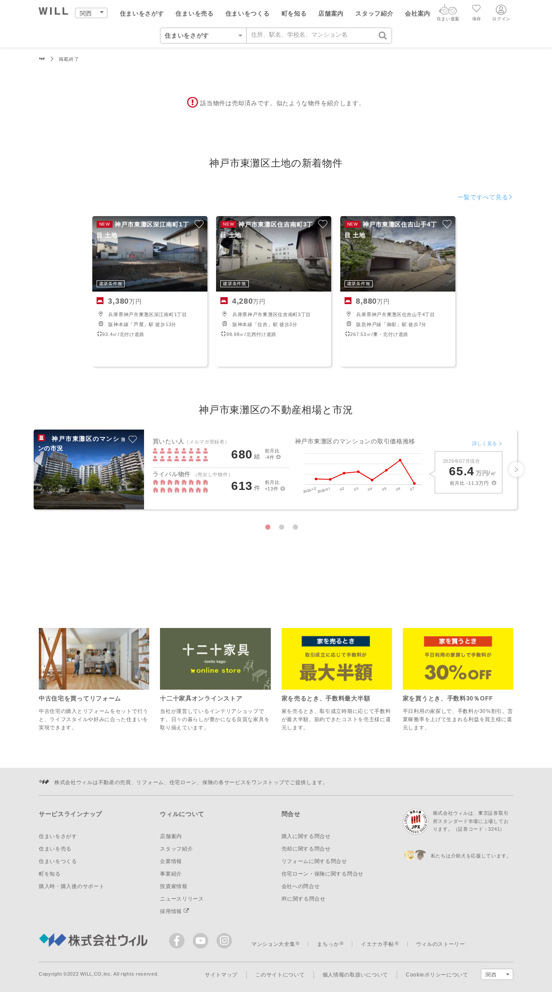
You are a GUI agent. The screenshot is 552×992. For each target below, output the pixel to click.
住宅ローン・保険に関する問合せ (323, 874)
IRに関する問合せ (304, 899)
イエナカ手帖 (377, 944)
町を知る (294, 13)
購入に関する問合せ (306, 836)
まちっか (328, 944)
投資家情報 (174, 886)
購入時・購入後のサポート (71, 886)
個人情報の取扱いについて (355, 975)
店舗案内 (331, 13)
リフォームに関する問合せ (314, 861)
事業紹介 (171, 874)
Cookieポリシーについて (437, 975)
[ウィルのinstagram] (224, 940)
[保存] (476, 9)
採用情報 (172, 911)
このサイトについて (279, 975)
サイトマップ (221, 975)
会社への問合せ (301, 886)
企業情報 (171, 861)
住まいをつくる (248, 13)
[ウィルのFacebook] (178, 942)
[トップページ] (54, 12)
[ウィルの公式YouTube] (202, 942)
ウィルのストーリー (440, 944)
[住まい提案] (448, 11)
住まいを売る (194, 13)
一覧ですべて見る (483, 197)
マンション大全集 (273, 944)
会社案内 (417, 13)
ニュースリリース (182, 899)
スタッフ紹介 (374, 13)
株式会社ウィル (42, 59)
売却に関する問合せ (306, 849)
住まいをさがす (142, 13)
